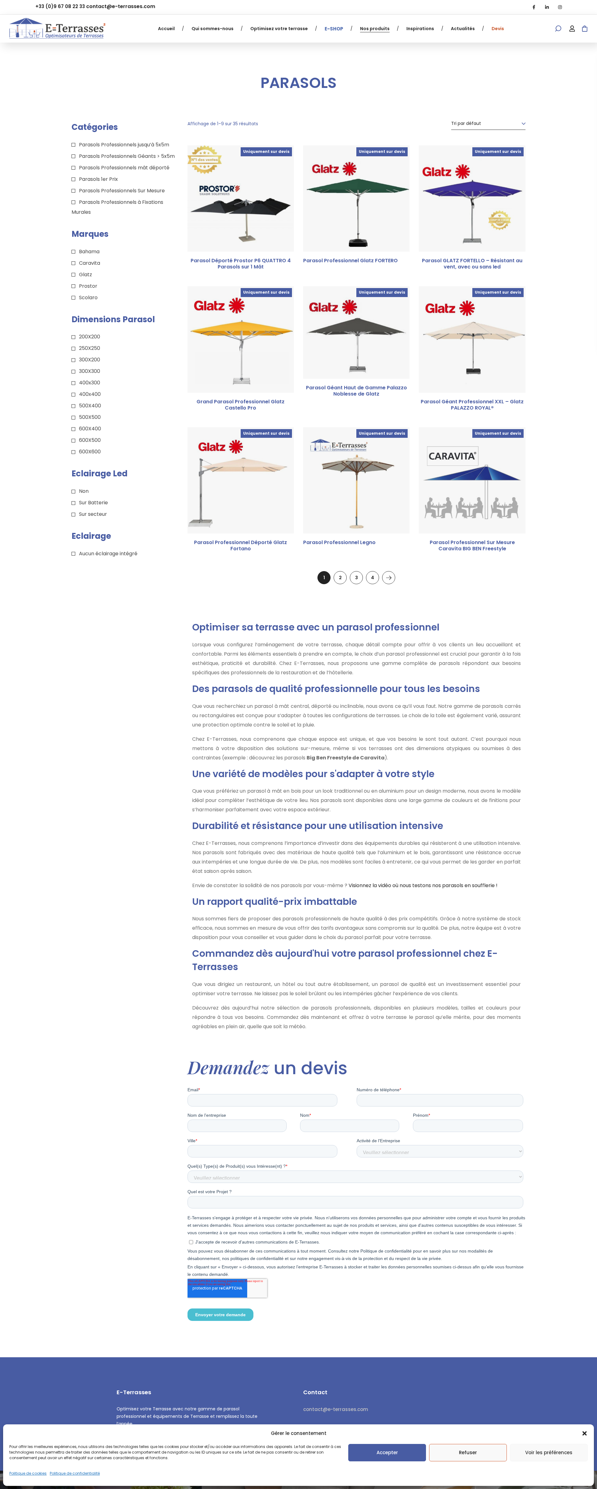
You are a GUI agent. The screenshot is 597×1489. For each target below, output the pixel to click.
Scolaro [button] (88, 297)
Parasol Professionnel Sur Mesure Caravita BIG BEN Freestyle (472, 545)
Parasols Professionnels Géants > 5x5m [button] (127, 156)
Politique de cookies (28, 1473)
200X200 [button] (89, 336)
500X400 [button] (90, 405)
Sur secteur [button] (93, 514)
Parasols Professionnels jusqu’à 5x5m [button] (124, 144)
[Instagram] (560, 7)
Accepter (387, 1452)
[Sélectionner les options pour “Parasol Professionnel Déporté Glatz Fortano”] (281, 446)
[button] (584, 1433)
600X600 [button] (90, 451)
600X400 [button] (90, 428)
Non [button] (84, 491)
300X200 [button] (89, 359)
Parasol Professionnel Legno (339, 542)
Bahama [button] (89, 251)
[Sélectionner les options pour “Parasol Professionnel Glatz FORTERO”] (396, 164)
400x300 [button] (89, 382)
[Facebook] (534, 7)
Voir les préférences (548, 1452)
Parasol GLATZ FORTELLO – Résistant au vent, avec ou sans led (472, 264)
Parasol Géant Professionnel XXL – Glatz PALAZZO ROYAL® (472, 405)
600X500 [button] (90, 440)
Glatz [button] (85, 274)
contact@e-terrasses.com (120, 6)
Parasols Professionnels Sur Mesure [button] (122, 190)
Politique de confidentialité (75, 1473)
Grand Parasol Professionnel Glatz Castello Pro (241, 405)
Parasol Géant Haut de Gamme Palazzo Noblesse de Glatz (356, 391)
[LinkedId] (547, 7)
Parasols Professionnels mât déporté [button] (124, 167)
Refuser (468, 1452)
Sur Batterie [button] (93, 502)
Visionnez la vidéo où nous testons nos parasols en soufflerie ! (423, 885)
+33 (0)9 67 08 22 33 (60, 6)
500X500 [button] (90, 417)
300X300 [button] (89, 371)
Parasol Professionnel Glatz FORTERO (350, 261)
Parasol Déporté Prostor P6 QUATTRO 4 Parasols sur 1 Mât (241, 264)
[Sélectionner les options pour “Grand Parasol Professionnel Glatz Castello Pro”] (281, 305)
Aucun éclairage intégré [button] (108, 553)
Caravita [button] (89, 263)
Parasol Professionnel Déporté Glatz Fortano (240, 545)
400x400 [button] (90, 394)
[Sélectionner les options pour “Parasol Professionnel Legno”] (396, 446)
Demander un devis (512, 446)
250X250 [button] (89, 348)
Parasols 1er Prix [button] (98, 179)
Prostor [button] (88, 286)
